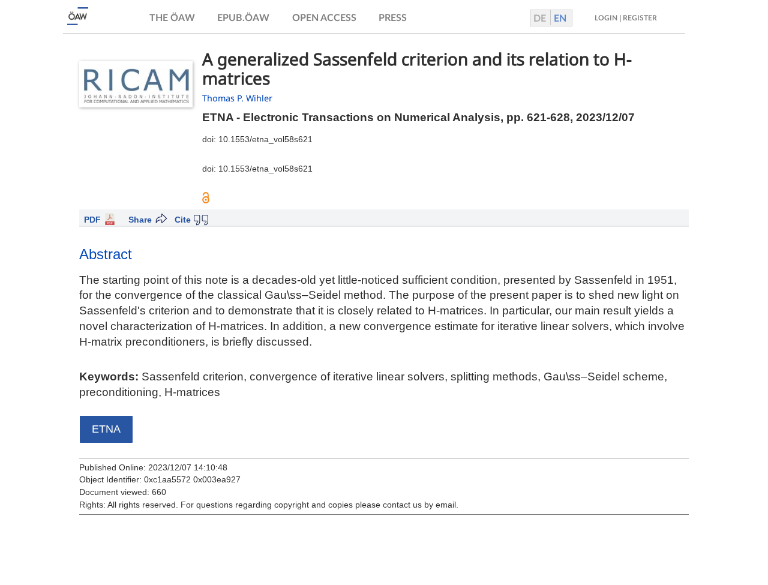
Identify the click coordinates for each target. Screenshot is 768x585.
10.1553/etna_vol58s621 (265, 139)
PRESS (393, 18)
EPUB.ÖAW (243, 18)
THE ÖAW (172, 18)
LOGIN (606, 18)
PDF (92, 219)
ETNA (106, 429)
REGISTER (640, 18)
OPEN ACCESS (324, 18)
